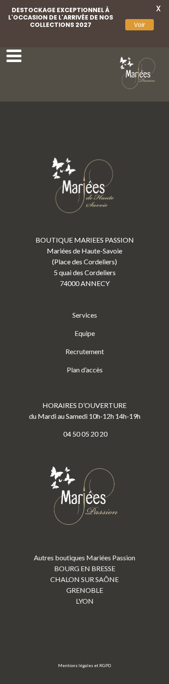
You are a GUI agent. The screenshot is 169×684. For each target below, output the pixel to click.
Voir (139, 24)
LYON (85, 601)
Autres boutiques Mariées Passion (84, 557)
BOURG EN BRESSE (84, 568)
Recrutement (84, 351)
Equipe (85, 333)
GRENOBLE (84, 590)
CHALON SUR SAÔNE (84, 579)
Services (84, 315)
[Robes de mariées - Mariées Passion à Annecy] (138, 73)
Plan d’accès (85, 369)
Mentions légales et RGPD (84, 665)
